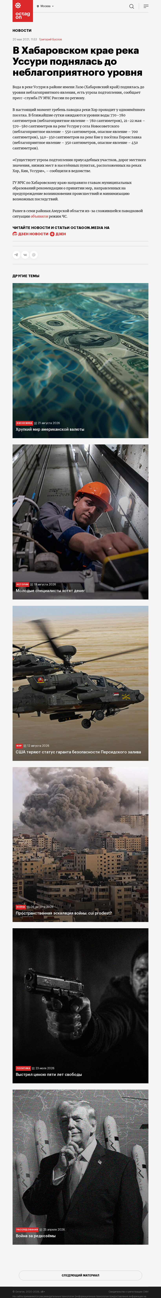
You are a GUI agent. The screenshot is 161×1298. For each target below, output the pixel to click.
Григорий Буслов (50, 39)
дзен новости (33, 234)
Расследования (27, 1230)
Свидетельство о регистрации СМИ (128, 1292)
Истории (22, 584)
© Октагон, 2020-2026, (29, 1292)
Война (20, 907)
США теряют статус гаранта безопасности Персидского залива (78, 752)
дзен (61, 234)
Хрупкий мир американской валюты (50, 429)
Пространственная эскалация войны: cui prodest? (64, 913)
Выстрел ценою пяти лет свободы (49, 1075)
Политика (23, 1068)
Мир (19, 746)
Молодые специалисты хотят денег (50, 591)
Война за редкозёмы (36, 1236)
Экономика (24, 423)
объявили (39, 216)
